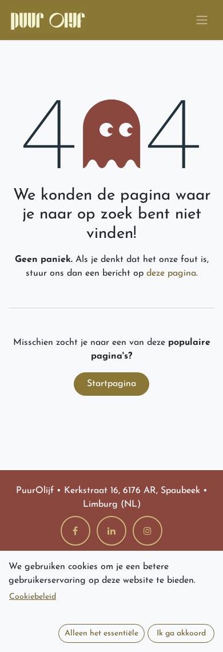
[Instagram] (147, 531)
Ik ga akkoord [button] (181, 633)
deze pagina (171, 273)
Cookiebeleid (32, 597)
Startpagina (111, 383)
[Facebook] (75, 531)
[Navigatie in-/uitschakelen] (201, 20)
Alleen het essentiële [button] (101, 633)
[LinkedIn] (111, 531)
